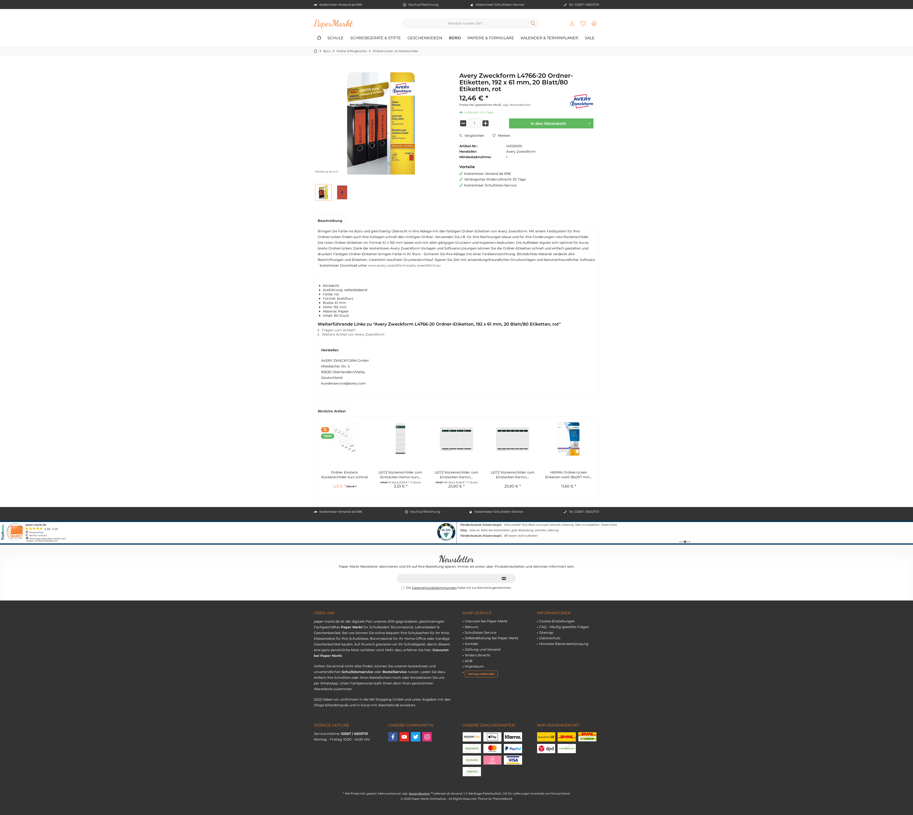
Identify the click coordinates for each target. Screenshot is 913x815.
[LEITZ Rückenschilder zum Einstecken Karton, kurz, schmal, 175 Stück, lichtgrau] (512, 439)
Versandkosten (419, 793)
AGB (468, 661)
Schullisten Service (480, 632)
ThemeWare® (502, 798)
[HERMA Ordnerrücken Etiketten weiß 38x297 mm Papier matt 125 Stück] (568, 439)
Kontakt (471, 644)
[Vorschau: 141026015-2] (342, 192)
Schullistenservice (357, 672)
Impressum (474, 666)
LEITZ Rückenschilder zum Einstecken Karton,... (456, 474)
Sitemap (546, 632)
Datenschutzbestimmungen (434, 588)
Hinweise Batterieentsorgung (563, 644)
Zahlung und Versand (482, 649)
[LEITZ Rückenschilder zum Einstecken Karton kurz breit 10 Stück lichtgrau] (400, 439)
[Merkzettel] (583, 23)
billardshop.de (336, 705)
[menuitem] (594, 23)
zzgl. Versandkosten (517, 105)
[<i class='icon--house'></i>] (319, 38)
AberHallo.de (388, 705)
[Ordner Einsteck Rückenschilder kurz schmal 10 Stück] (344, 439)
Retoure (471, 627)
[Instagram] (427, 737)
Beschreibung (330, 221)
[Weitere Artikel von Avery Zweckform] (581, 101)
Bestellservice (395, 672)
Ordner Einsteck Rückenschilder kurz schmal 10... (344, 474)
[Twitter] (415, 737)
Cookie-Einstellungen (557, 621)
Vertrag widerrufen (481, 674)
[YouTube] (404, 737)
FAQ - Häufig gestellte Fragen (564, 627)
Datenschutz (549, 638)
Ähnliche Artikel (331, 411)
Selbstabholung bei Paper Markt (491, 638)
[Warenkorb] (594, 23)
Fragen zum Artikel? (338, 330)
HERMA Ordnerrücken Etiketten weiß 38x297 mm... (568, 474)
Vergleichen (473, 135)
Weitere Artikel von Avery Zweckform (352, 334)
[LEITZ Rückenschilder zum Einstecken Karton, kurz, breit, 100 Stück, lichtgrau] (456, 439)
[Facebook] (393, 737)
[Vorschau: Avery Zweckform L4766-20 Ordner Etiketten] (323, 192)
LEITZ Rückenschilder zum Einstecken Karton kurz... (400, 474)
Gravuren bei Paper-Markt (486, 621)
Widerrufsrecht (477, 655)
